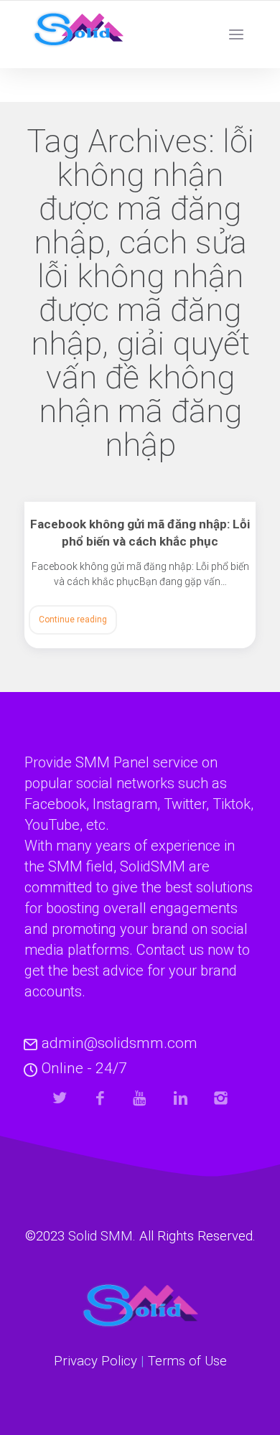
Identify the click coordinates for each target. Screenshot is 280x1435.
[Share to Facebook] (100, 1098)
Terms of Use (187, 1361)
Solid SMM (100, 1236)
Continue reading (73, 619)
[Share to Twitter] (60, 1098)
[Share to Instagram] (220, 1098)
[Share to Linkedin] (180, 1098)
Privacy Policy (95, 1361)
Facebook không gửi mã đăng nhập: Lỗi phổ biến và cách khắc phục (140, 532)
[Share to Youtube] (140, 1098)
